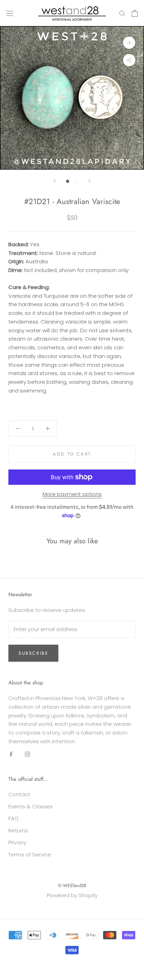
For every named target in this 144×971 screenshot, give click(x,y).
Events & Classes (30, 806)
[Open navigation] (9, 13)
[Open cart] (135, 13)
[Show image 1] (67, 181)
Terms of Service (29, 854)
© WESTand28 (72, 885)
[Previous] (54, 180)
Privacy (17, 842)
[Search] (122, 13)
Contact (19, 794)
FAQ (13, 818)
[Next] (89, 180)
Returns (18, 830)
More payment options (72, 494)
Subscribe (33, 653)
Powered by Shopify (72, 895)
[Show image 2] (76, 181)
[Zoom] (129, 43)
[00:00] (72, 98)
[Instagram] (27, 754)
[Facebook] (11, 754)
